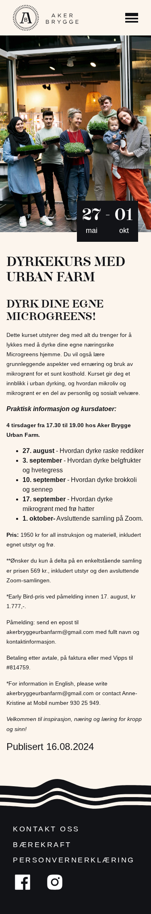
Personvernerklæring (74, 860)
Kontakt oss (46, 829)
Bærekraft (42, 845)
